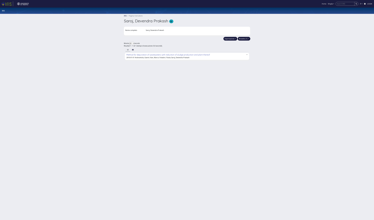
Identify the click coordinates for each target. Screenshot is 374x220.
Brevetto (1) (243, 39)
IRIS (125, 16)
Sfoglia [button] (330, 4)
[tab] (127, 50)
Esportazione (230, 39)
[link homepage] (7, 3)
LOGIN (369, 4)
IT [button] (360, 4)
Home (324, 4)
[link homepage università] (23, 3)
